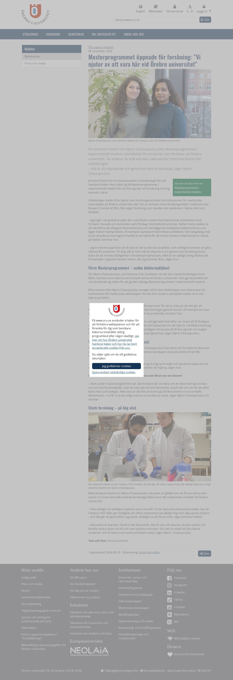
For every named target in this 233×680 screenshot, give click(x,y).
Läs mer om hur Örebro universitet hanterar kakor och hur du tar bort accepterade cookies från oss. (115, 342)
